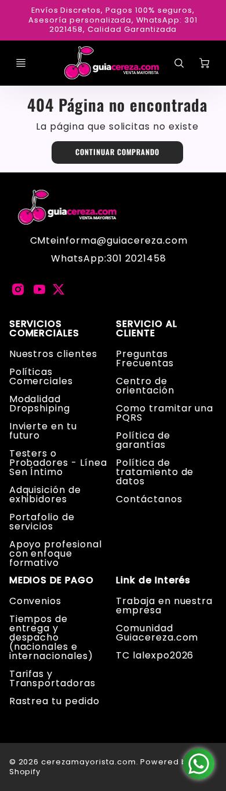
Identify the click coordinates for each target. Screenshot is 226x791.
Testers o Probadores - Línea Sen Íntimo (58, 463)
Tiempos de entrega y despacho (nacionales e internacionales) (51, 637)
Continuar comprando (117, 151)
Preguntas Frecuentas (145, 358)
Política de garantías (143, 440)
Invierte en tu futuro (43, 431)
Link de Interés (153, 580)
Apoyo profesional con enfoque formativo (55, 553)
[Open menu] (20, 63)
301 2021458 (136, 258)
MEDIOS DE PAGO (51, 580)
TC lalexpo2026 (155, 655)
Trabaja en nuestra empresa (164, 605)
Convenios (35, 601)
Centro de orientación (145, 385)
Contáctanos (149, 499)
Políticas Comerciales (41, 376)
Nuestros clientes (53, 353)
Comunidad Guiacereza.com (157, 632)
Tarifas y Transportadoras (52, 678)
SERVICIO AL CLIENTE (146, 328)
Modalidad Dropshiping (40, 403)
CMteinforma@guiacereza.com (109, 240)
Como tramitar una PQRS (164, 413)
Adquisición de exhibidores (45, 494)
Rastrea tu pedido (54, 701)
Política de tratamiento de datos (155, 472)
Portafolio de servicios (42, 521)
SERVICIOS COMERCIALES (44, 328)
